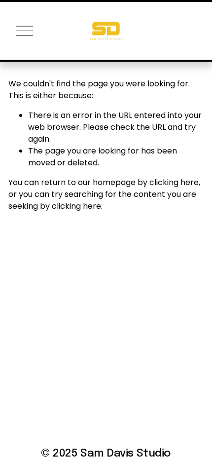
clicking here (174, 182)
